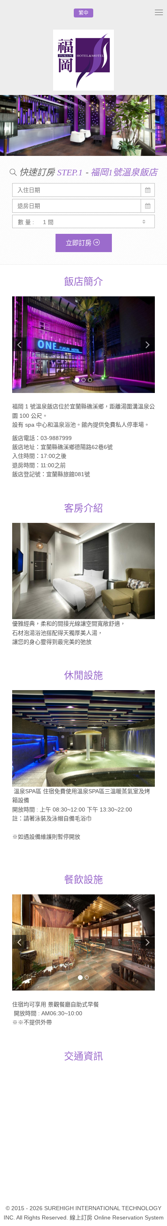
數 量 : (26, 222)
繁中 (83, 13)
